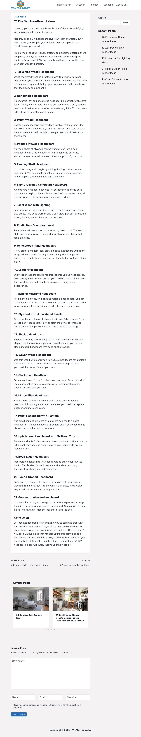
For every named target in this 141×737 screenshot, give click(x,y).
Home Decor (20, 17)
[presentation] (31, 599)
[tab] (46, 629)
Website (71, 697)
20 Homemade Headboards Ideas (29, 562)
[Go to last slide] (16, 607)
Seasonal (108, 4)
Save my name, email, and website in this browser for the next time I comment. (47, 706)
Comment (18, 661)
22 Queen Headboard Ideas (75, 562)
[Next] (84, 607)
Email (43, 697)
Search (102, 17)
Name (16, 697)
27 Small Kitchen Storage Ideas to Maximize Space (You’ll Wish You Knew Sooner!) (70, 618)
